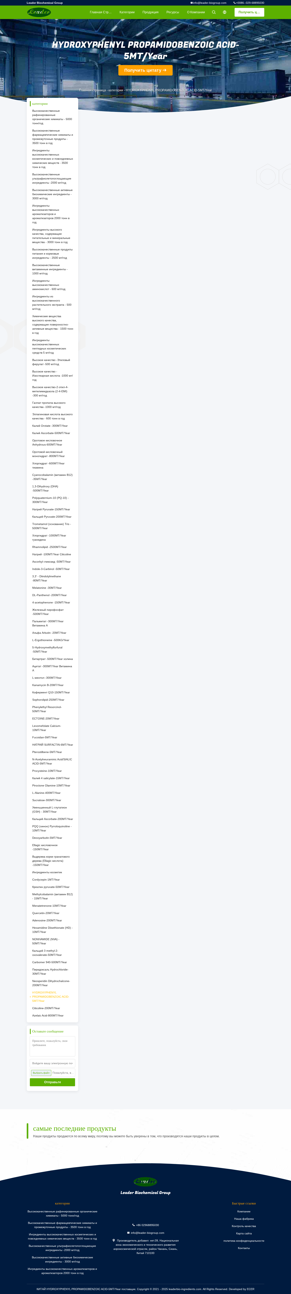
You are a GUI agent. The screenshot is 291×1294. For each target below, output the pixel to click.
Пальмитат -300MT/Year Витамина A (48, 623)
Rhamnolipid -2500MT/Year (49, 547)
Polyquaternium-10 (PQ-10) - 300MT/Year (50, 500)
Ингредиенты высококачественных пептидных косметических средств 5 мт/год (49, 346)
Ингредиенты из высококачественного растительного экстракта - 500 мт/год (51, 302)
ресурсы (172, 12)
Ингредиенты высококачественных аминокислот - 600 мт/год (48, 285)
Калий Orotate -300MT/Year (50, 425)
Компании (243, 1211)
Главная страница (103, 12)
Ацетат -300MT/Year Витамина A (52, 668)
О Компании (196, 12)
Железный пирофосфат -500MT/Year (48, 612)
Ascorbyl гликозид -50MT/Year (51, 561)
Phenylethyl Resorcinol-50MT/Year (47, 709)
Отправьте (52, 1082)
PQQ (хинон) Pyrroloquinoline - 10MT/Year (52, 828)
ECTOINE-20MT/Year (45, 718)
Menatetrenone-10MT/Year (49, 905)
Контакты (244, 1248)
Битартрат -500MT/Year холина (52, 658)
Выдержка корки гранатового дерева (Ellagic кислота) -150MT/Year (51, 860)
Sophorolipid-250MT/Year (48, 699)
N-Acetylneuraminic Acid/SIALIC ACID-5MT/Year (52, 761)
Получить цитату (251, 12)
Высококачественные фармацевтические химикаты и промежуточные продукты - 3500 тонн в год (52, 137)
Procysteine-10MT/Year (47, 770)
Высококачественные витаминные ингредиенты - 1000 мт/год (50, 269)
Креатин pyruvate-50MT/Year (50, 886)
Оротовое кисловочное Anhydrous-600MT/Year (47, 442)
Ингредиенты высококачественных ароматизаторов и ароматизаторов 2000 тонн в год (50, 214)
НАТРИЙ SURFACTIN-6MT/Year (52, 744)
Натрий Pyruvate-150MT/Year (51, 509)
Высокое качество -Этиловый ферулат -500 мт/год (51, 362)
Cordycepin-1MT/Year (46, 879)
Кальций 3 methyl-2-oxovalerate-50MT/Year (47, 952)
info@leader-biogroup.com (209, 2)
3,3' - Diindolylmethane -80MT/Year (46, 578)
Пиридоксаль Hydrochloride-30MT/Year (50, 971)
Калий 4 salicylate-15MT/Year (51, 778)
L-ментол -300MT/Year (47, 677)
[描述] (225, 12)
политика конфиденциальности (243, 1240)
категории (127, 12)
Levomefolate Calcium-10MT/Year (46, 728)
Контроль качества (244, 1226)
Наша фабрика (244, 1218)
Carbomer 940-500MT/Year (49, 962)
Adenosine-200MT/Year (47, 920)
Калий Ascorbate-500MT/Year (51, 433)
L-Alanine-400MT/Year (46, 792)
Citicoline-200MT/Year (46, 1008)
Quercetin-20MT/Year (45, 913)
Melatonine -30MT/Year (47, 587)
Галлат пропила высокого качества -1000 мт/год (49, 404)
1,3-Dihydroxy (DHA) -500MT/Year (45, 488)
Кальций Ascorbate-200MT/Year (52, 819)
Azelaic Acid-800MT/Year (48, 1015)
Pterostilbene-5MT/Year (47, 752)
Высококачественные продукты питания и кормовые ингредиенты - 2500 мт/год (52, 253)
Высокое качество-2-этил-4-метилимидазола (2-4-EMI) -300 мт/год (50, 391)
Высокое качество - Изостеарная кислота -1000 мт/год (52, 375)
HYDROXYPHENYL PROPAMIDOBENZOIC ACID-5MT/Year (50, 996)
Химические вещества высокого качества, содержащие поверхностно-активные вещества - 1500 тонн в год (52, 324)
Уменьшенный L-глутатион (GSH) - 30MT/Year (49, 809)
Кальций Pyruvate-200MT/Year (51, 516)
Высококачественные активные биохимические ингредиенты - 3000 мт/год (52, 194)
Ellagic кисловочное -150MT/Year (45, 847)
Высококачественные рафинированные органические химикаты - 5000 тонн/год (52, 117)
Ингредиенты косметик (47, 872)
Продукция (151, 12)
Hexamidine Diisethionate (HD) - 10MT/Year (52, 929)
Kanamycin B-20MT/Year (48, 685)
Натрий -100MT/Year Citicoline (51, 554)
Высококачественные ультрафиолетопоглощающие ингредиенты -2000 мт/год (51, 178)
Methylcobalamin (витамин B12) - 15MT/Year (52, 896)
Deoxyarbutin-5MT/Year (47, 837)
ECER (250, 1289)
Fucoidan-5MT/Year (44, 737)
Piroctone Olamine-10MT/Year (51, 785)
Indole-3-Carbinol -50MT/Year (51, 569)
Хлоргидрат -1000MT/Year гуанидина (49, 537)
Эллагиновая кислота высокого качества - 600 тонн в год (52, 416)
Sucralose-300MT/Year (46, 800)
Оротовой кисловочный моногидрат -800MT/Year (48, 454)
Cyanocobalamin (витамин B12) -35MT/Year (52, 477)
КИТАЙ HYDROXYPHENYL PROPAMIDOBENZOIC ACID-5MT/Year (79, 1289)
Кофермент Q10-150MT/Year (51, 692)
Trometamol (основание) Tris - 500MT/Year (51, 526)
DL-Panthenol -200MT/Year (49, 595)
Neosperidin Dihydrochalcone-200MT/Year (51, 983)
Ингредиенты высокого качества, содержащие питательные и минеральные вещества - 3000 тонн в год (51, 236)
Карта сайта (244, 1233)
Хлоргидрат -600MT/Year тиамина (48, 465)
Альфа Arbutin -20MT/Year (49, 632)
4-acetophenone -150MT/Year (51, 602)
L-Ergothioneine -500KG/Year (50, 640)
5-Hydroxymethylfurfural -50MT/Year (47, 649)
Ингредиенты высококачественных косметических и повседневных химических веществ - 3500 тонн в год (52, 159)
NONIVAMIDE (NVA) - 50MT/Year (45, 941)
